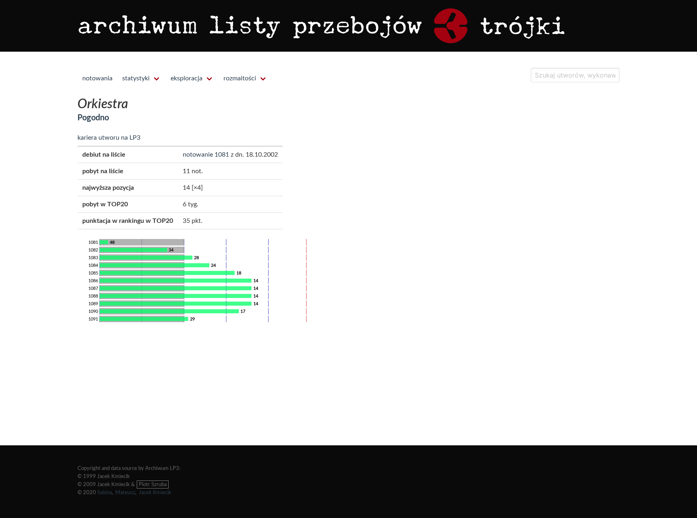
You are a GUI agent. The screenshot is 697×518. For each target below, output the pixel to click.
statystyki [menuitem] (136, 78)
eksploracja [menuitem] (186, 78)
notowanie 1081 (206, 154)
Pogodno (93, 118)
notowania (97, 78)
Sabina (104, 492)
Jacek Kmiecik (155, 492)
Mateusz (125, 492)
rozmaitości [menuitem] (239, 78)
